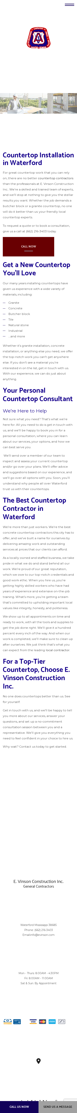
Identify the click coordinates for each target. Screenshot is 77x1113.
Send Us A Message (57, 1106)
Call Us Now (19, 1106)
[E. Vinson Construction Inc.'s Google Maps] (38, 1062)
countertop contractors (55, 178)
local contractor (58, 650)
